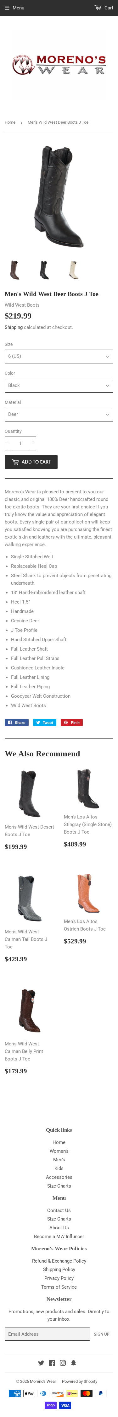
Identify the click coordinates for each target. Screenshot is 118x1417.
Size (9, 344)
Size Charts (59, 1186)
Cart (108, 8)
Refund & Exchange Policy (59, 1261)
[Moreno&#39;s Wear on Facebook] (52, 1364)
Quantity (13, 431)
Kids (59, 1168)
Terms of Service (59, 1287)
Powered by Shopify (79, 1381)
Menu (18, 8)
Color (10, 373)
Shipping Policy (59, 1269)
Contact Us (59, 1210)
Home (10, 122)
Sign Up (101, 1334)
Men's (59, 1159)
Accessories (59, 1177)
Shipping (14, 327)
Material (13, 402)
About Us (59, 1228)
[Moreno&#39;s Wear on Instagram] (63, 1364)
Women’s (59, 1151)
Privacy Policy (59, 1278)
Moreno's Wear (43, 1381)
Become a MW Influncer (59, 1236)
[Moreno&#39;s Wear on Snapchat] (73, 1364)
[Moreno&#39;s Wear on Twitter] (41, 1364)
